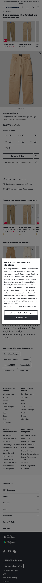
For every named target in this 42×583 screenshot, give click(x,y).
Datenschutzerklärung (21, 306)
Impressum (33, 306)
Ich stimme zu (21, 318)
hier (31, 301)
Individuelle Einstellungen (21, 313)
